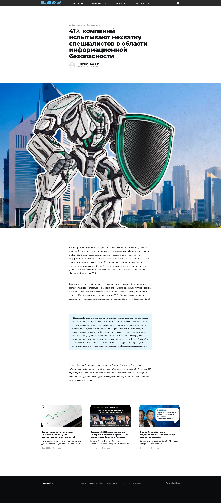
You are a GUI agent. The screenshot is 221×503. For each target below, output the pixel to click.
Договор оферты (112, 483)
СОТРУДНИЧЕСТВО (141, 3)
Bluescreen (45, 483)
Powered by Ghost (173, 483)
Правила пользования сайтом (92, 483)
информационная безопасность (84, 25)
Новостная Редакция (88, 64)
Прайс (124, 483)
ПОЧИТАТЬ (96, 3)
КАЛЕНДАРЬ (122, 3)
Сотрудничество (135, 483)
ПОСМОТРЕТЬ (80, 3)
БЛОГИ (108, 3)
